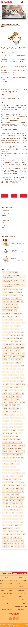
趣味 (8, 338)
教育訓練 (20, 476)
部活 (3, 381)
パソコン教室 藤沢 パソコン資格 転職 (10, 307)
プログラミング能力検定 (7, 515)
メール (10, 451)
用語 (23, 515)
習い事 (11, 326)
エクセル (21, 295)
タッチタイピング (6, 497)
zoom (15, 420)
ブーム (17, 371)
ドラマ (9, 399)
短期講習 (11, 427)
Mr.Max (16, 451)
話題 (11, 417)
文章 (19, 543)
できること (5, 531)
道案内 (10, 424)
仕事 (20, 341)
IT (16, 476)
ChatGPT (19, 473)
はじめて (13, 408)
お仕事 (14, 411)
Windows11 (8, 485)
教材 (3, 525)
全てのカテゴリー (7, 210)
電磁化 (22, 375)
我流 (13, 512)
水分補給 (4, 463)
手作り (20, 387)
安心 (19, 491)
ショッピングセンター (7, 470)
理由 (3, 500)
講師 (19, 332)
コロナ (7, 335)
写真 (9, 353)
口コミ (20, 298)
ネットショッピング (15, 365)
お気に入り (18, 528)
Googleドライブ (20, 500)
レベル (23, 384)
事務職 (18, 485)
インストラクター (20, 381)
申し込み (4, 322)
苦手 (23, 473)
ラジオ (4, 378)
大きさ (13, 506)
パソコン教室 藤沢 (6, 298)
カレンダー (10, 347)
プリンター (5, 353)
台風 (17, 344)
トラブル (15, 540)
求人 (8, 322)
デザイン (16, 546)
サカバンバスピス (17, 417)
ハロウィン (5, 402)
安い (15, 310)
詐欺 (13, 436)
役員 (10, 503)
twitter (9, 430)
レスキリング (14, 491)
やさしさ (16, 402)
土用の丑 (16, 341)
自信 (18, 531)
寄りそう (13, 531)
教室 (7, 503)
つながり (21, 488)
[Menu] (25, 2)
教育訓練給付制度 (16, 457)
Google (21, 408)
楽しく (4, 365)
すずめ (23, 417)
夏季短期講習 (5, 427)
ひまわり (4, 430)
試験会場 (9, 442)
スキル (6, 405)
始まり (17, 503)
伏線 (3, 384)
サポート (18, 497)
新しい (19, 515)
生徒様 (13, 414)
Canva (7, 500)
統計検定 (4, 528)
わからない (13, 497)
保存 (18, 375)
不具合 (15, 509)
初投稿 (7, 417)
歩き (8, 457)
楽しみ (7, 350)
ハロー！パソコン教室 (18, 319)
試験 (17, 436)
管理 (14, 534)
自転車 (4, 457)
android (23, 356)
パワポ (15, 515)
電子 (3, 411)
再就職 (9, 482)
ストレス (20, 390)
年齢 (7, 368)
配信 (21, 424)
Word (14, 368)
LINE (3, 448)
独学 (8, 316)
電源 (14, 503)
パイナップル (5, 344)
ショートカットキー (13, 390)
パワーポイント (14, 298)
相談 (3, 512)
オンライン (18, 353)
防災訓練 (4, 399)
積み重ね (19, 534)
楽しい (22, 430)
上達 (14, 424)
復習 (15, 543)
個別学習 (4, 482)
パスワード (8, 491)
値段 (22, 332)
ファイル (18, 463)
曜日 (24, 402)
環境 (13, 488)
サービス (4, 289)
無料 (11, 301)
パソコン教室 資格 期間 (17, 313)
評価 (21, 338)
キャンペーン (13, 445)
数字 (8, 540)
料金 (11, 335)
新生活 (17, 512)
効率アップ (17, 482)
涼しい (13, 463)
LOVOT (4, 445)
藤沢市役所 (5, 359)
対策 (3, 488)
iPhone (14, 356)
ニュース (15, 393)
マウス (23, 353)
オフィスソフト (11, 384)
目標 (3, 503)
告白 (3, 417)
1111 (10, 405)
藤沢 (4, 222)
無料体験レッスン (6, 439)
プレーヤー (11, 402)
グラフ (12, 494)
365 (3, 522)
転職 (3, 362)
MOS (4, 227)
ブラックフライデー (9, 448)
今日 (3, 368)
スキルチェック (5, 537)
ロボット (8, 445)
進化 (11, 534)
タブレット (5, 393)
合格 (9, 408)
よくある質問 (15, 289)
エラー (7, 522)
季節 (17, 396)
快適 (3, 387)
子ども (4, 494)
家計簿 (16, 494)
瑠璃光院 (20, 448)
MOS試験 (4, 316)
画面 (11, 509)
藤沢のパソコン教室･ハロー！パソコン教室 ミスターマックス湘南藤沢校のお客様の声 (14, 285)
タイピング (17, 329)
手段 (11, 537)
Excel (14, 338)
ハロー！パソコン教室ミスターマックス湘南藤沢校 (13, 55)
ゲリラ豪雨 (13, 439)
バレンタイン (21, 451)
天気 (19, 393)
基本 (11, 381)
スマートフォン (21, 445)
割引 (21, 503)
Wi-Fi (10, 344)
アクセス (21, 289)
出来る (16, 362)
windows (7, 433)
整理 (3, 491)
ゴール (4, 540)
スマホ (4, 338)
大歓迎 (22, 482)
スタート (19, 537)
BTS (23, 378)
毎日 (18, 338)
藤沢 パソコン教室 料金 (8, 310)
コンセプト (15, 272)
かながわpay (13, 430)
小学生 (4, 301)
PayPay (10, 411)
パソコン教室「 (5, 466)
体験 (3, 335)
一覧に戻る (14, 195)
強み (21, 531)
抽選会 (4, 454)
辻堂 (4, 225)
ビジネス (20, 433)
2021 (9, 362)
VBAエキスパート (11, 528)
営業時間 (11, 332)
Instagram (11, 433)
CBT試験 (20, 525)
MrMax (18, 424)
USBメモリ (8, 506)
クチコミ (4, 442)
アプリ (13, 353)
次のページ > (24, 195)
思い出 (14, 519)
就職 (22, 335)
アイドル (13, 375)
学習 (3, 350)
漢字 (20, 362)
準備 (8, 546)
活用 (8, 420)
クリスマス (5, 408)
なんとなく (21, 540)
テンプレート (22, 546)
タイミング (8, 396)
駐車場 (22, 365)
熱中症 (9, 463)
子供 (11, 338)
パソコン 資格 (15, 304)
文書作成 (10, 393)
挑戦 (22, 457)
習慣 (12, 546)
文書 (21, 371)
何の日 (15, 378)
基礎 (9, 375)
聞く (23, 534)
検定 (13, 329)
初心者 (4, 215)
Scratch (14, 460)
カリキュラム (12, 466)
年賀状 (4, 326)
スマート (8, 365)
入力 (8, 509)
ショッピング (10, 543)
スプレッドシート (16, 470)
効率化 (4, 509)
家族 (3, 396)
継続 (11, 522)
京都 (16, 448)
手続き (8, 494)
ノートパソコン (17, 350)
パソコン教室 (6, 213)
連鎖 (17, 522)
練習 (3, 519)
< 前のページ (4, 195)
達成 (3, 506)
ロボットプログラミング (17, 442)
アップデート (8, 488)
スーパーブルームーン (7, 436)
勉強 (14, 347)
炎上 (7, 476)
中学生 (14, 454)
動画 (17, 488)
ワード (19, 326)
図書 (7, 411)
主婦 (20, 396)
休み (13, 482)
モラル (11, 368)
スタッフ (9, 289)
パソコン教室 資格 (6, 313)
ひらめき (19, 411)
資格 (4, 229)
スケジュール (19, 460)
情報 (14, 335)
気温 (14, 522)
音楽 (11, 356)
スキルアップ (5, 332)
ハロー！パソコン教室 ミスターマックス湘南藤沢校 (12, 292)
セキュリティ (12, 476)
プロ (3, 371)
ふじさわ (13, 399)
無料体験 (22, 347)
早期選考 (4, 414)
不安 (24, 344)
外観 (16, 433)
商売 (8, 378)
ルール (12, 359)
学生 (15, 332)
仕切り (11, 341)
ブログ (13, 396)
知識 (22, 543)
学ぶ (11, 378)
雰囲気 (23, 497)
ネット (15, 387)
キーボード (22, 506)
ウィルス (19, 378)
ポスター (14, 405)
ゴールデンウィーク (10, 525)
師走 (18, 405)
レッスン (19, 479)
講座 (8, 326)
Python (9, 473)
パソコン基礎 (5, 479)
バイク (21, 454)
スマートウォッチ (9, 387)
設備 (16, 359)
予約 (7, 512)
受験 (18, 408)
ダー (13, 362)
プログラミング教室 (6, 329)
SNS (23, 368)
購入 (23, 393)
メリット (19, 368)
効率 (10, 500)
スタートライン (20, 519)
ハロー (7, 381)
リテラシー (20, 509)
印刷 (9, 531)
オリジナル (14, 473)
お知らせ (4, 543)
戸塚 (18, 430)
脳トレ (17, 506)
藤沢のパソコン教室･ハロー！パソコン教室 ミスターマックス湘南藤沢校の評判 (14, 281)
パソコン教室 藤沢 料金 (8, 319)
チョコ (17, 414)
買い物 (4, 356)
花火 (3, 433)
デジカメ (18, 356)
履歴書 (21, 512)
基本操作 (18, 322)
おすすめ (23, 322)
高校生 (7, 534)
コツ (22, 329)
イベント (13, 485)
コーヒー (20, 359)
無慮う (21, 522)
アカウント (9, 454)
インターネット (5, 341)
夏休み (4, 460)
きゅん (18, 399)
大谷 (21, 414)
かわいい (4, 420)
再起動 (15, 537)
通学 (10, 479)
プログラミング (17, 301)
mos (7, 356)
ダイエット (5, 375)
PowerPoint (18, 439)
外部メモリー (5, 390)
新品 (13, 344)
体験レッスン (6, 220)
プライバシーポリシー (7, 295)
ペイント (4, 347)
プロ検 (4, 485)
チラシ (9, 414)
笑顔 (20, 402)
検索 (17, 384)
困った (7, 371)
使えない (19, 420)
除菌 (16, 316)
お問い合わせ (15, 295)
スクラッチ (9, 460)
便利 (11, 371)
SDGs (20, 344)
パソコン (12, 322)
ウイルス (23, 485)
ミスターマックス (17, 427)
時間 (3, 534)
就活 (11, 350)
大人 (15, 326)
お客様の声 (5, 451)
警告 (18, 347)
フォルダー (5, 473)
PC (14, 371)
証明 (12, 420)
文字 (11, 540)
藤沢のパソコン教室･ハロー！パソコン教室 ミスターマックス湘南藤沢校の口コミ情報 (14, 276)
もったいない (5, 424)
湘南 (3, 476)
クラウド (14, 500)
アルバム (14, 479)
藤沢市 (18, 335)
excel (4, 218)
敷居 (14, 381)
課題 (16, 525)
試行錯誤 (4, 546)
